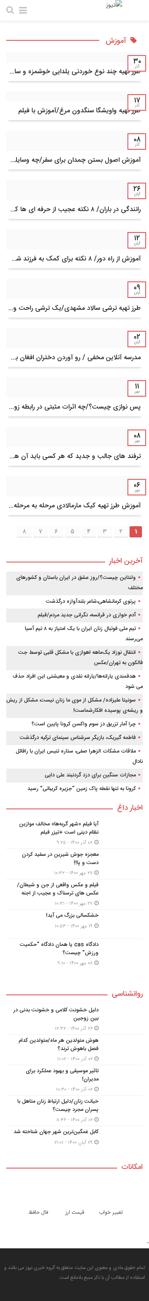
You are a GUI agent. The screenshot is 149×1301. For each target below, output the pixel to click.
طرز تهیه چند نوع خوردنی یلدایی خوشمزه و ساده (74, 71)
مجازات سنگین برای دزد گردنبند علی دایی (90, 775)
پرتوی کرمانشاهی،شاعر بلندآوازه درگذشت (91, 601)
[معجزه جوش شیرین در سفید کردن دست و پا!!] (74, 864)
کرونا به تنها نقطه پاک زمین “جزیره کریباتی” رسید (81, 788)
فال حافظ (38, 1212)
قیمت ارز (74, 1212)
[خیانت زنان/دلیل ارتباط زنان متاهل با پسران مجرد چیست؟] (74, 1111)
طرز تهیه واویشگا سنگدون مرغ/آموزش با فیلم (79, 110)
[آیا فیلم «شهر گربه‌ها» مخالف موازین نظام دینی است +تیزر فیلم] (74, 833)
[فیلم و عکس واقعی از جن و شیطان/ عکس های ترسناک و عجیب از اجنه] (74, 894)
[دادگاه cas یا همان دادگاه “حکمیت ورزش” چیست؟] (74, 953)
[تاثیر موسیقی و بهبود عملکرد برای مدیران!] (74, 1080)
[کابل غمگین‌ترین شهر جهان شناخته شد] (74, 1139)
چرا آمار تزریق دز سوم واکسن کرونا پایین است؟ (83, 724)
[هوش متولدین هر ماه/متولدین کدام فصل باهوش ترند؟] (74, 1050)
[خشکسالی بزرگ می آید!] (74, 924)
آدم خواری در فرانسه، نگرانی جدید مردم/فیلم (87, 615)
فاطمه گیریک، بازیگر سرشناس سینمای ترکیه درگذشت (78, 737)
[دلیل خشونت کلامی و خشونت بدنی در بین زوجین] (74, 1019)
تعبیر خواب (111, 1212)
